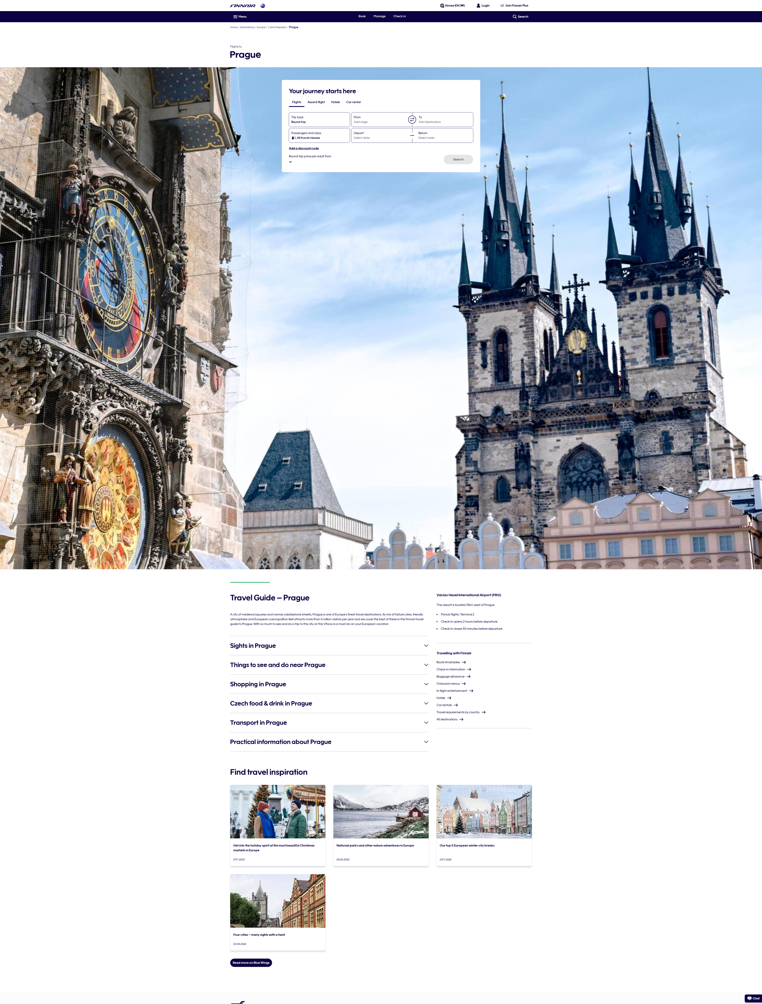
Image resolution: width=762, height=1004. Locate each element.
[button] (412, 120)
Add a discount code (304, 148)
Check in (400, 16)
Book (362, 16)
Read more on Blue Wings (251, 963)
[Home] (243, 5)
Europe (261, 27)
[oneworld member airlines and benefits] (262, 5)
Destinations (247, 27)
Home (234, 27)
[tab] (296, 102)
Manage (380, 16)
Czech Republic (277, 27)
